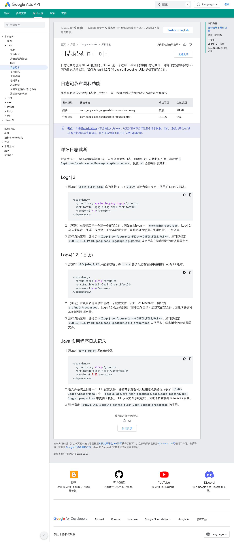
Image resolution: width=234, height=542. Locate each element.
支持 (64, 13)
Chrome (115, 519)
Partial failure (89, 128)
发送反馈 (183, 54)
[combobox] (173, 4)
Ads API (33, 4)
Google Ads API (88, 44)
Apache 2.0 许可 (166, 443)
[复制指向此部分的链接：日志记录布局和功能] (104, 84)
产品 (72, 44)
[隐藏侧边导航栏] (44, 535)
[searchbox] (24, 25)
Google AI (183, 519)
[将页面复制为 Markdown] (100, 54)
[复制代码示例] (190, 195)
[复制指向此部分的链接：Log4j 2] (78, 178)
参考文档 (21, 13)
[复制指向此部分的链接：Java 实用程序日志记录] (110, 341)
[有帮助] (185, 44)
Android (99, 519)
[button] (24, 37)
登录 (227, 4)
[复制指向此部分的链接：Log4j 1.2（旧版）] (99, 255)
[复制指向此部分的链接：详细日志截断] (91, 150)
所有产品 (202, 519)
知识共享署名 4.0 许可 (110, 443)
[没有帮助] (190, 44)
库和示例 (38, 13)
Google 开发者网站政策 (78, 447)
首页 (63, 44)
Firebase (133, 519)
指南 (7, 13)
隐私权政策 (68, 534)
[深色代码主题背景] (184, 195)
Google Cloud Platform (158, 519)
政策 (52, 13)
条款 (56, 534)
